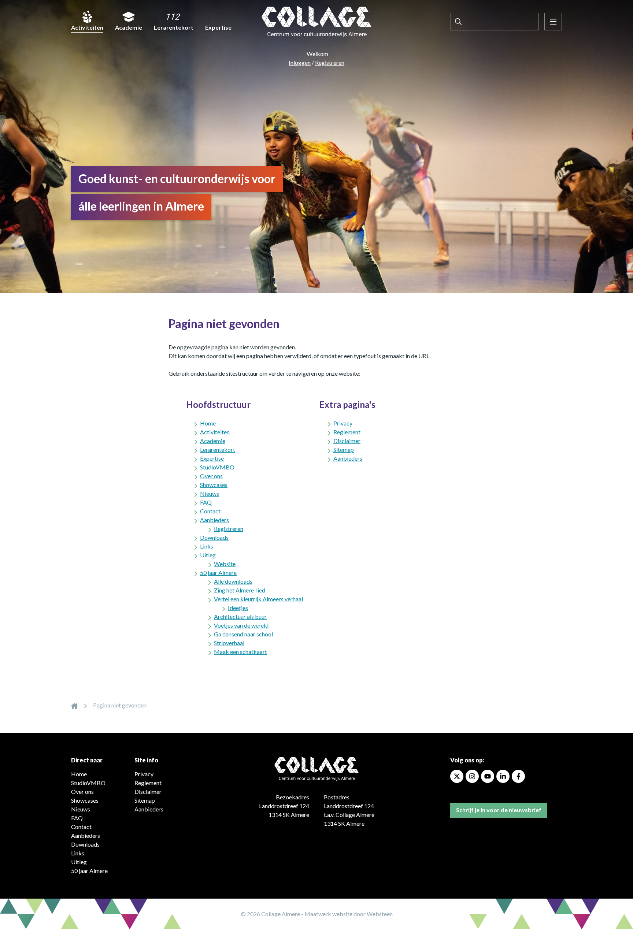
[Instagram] (472, 776)
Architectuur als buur (240, 616)
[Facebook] (518, 776)
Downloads (214, 537)
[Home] (74, 705)
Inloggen (300, 62)
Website (225, 563)
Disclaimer (346, 440)
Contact (210, 511)
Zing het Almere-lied (239, 590)
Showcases (213, 484)
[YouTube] (487, 776)
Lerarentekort (173, 27)
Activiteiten (87, 27)
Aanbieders (214, 519)
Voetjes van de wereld (241, 625)
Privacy (342, 423)
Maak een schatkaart (240, 651)
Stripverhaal (229, 642)
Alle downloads (233, 581)
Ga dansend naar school (243, 634)
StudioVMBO (217, 467)
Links (206, 546)
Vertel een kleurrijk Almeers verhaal (258, 598)
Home (208, 423)
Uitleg (208, 554)
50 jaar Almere (218, 572)
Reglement (346, 431)
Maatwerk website (328, 913)
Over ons (211, 475)
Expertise (218, 27)
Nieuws (209, 493)
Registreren (329, 62)
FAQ (206, 502)
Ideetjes (238, 607)
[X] (456, 776)
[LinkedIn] (503, 776)
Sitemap (343, 449)
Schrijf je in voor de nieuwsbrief (498, 809)
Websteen (380, 913)
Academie (128, 27)
